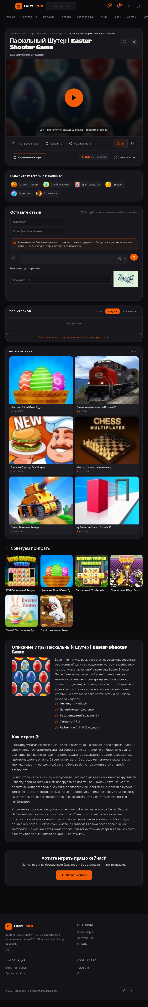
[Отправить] (134, 257)
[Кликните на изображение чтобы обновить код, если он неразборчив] (126, 279)
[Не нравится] (133, 143)
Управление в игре (29, 157)
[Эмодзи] (120, 259)
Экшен (117, 17)
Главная (10, 17)
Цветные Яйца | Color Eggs (56, 590)
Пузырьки (24, 193)
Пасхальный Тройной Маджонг (91, 590)
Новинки (48, 17)
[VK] (131, 990)
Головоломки (85, 17)
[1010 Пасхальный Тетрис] (21, 571)
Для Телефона (91, 184)
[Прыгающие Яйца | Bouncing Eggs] (126, 571)
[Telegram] (123, 990)
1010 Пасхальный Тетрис (20, 590)
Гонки (103, 17)
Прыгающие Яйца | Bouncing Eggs (126, 590)
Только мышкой (28, 184)
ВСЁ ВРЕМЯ (129, 311)
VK (78, 973)
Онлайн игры (17, 33)
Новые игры (85, 932)
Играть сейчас (76, 875)
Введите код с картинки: (25, 268)
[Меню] (9, 6)
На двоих (65, 17)
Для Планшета (60, 184)
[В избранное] (124, 42)
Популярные (29, 17)
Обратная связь (16, 967)
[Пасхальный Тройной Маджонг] (91, 571)
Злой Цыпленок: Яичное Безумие (56, 630)
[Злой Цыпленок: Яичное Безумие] (56, 611)
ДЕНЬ (99, 311)
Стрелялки (50, 193)
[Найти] (50, 6)
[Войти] (139, 6)
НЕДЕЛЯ (112, 311)
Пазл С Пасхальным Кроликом (21, 630)
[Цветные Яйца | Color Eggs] (56, 571)
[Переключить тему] (129, 6)
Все (134, 351)
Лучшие (82, 943)
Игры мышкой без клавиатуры (46, 33)
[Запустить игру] (74, 97)
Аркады (131, 17)
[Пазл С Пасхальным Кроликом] (21, 611)
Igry (33, 6)
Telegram (83, 967)
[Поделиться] (134, 42)
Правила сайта (15, 973)
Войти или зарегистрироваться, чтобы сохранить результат (74, 337)
